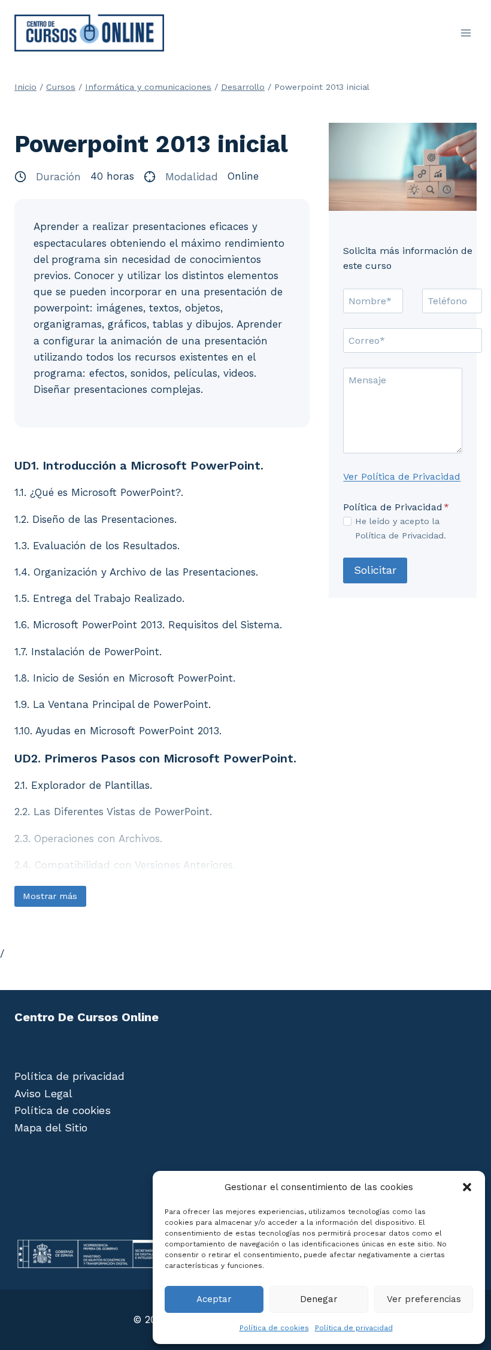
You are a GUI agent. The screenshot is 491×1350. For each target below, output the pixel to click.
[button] (467, 1187)
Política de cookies (274, 1328)
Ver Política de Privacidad (401, 476)
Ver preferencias (424, 1299)
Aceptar (214, 1299)
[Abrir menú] (465, 32)
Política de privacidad (354, 1328)
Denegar (319, 1299)
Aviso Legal (43, 1093)
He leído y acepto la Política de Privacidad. (400, 528)
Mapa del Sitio (50, 1127)
